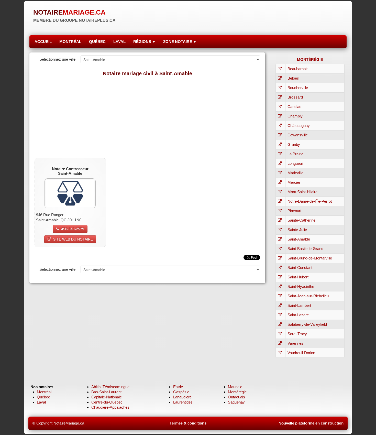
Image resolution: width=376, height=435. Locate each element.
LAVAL (119, 41)
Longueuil (295, 163)
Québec (43, 397)
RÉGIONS (144, 41)
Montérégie (237, 392)
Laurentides (183, 402)
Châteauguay (298, 125)
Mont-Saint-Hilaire (302, 192)
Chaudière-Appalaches (110, 407)
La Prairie (295, 154)
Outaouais (236, 397)
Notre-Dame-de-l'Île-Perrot (309, 201)
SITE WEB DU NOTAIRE (73, 239)
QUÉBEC (97, 41)
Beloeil (292, 78)
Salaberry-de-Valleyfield (307, 324)
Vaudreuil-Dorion (301, 353)
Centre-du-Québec (107, 402)
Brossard (295, 97)
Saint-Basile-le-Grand (305, 248)
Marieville (295, 173)
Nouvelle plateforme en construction (311, 423)
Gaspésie (181, 392)
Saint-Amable (298, 239)
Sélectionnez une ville (57, 59)
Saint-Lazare (298, 315)
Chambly (295, 116)
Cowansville (297, 135)
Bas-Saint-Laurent (106, 392)
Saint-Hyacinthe (300, 286)
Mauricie (235, 387)
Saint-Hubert (297, 277)
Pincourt (294, 211)
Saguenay (236, 402)
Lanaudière (182, 397)
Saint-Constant (299, 267)
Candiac (294, 106)
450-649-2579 (72, 229)
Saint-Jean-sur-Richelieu (308, 296)
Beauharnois (297, 69)
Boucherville (297, 87)
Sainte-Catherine (301, 220)
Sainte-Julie (297, 229)
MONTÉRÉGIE (310, 59)
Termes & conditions (188, 423)
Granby (293, 144)
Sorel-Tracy (297, 334)
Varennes (295, 343)
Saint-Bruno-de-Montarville (309, 258)
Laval (41, 402)
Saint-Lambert (299, 305)
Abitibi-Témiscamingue (110, 387)
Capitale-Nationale (106, 397)
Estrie (178, 387)
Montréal (44, 392)
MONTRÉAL (70, 41)
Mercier (293, 182)
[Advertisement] (147, 117)
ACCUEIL (43, 41)
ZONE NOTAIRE (179, 41)
